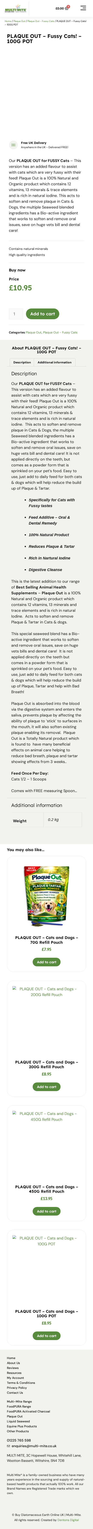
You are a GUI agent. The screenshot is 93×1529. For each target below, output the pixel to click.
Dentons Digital (68, 1520)
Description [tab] (22, 362)
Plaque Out (19, 21)
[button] (83, 8)
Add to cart (42, 313)
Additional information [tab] (55, 362)
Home (8, 21)
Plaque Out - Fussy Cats (40, 21)
